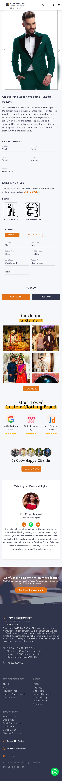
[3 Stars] (11, 434)
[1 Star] (6, 434)
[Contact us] (43, 5)
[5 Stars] (15, 434)
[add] (55, 772)
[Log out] (49, 5)
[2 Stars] (8, 434)
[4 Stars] (13, 434)
